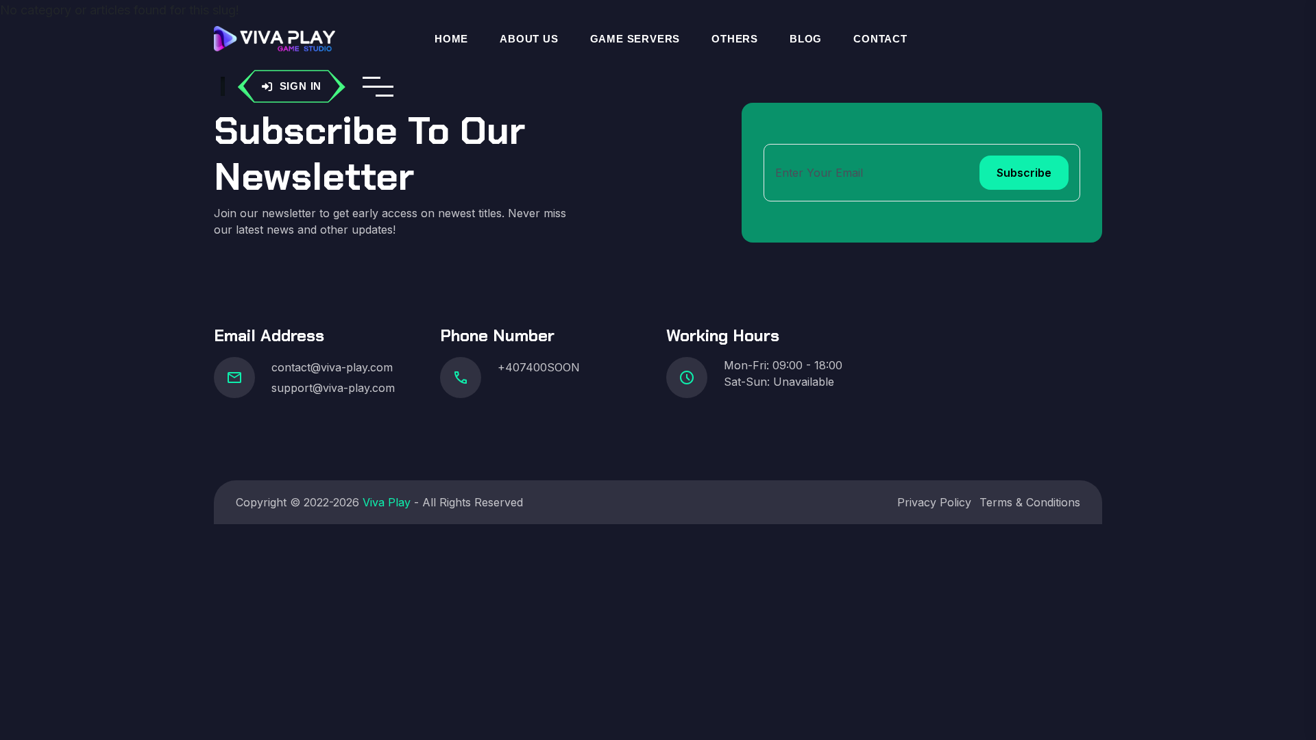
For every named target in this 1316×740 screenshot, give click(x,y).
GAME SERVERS (635, 39)
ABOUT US (529, 39)
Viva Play (387, 502)
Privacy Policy (934, 502)
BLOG (806, 39)
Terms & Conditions (1029, 502)
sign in (301, 86)
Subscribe (1024, 173)
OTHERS (734, 39)
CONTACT (880, 39)
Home (451, 39)
